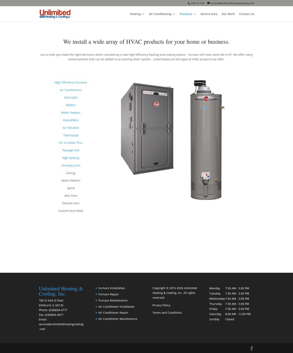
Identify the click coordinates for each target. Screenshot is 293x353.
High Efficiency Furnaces (71, 82)
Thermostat (71, 135)
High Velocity (70, 158)
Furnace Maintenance (113, 300)
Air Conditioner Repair (113, 312)
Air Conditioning (160, 14)
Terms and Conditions (167, 312)
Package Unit (70, 150)
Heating (135, 14)
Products (186, 14)
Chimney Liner (71, 165)
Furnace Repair (108, 294)
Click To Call (197, 3)
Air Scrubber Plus (71, 143)
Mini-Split (70, 97)
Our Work (228, 14)
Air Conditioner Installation (116, 306)
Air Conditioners (71, 90)
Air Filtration (71, 128)
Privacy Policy (161, 305)
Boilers (70, 105)
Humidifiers (71, 120)
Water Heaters (70, 112)
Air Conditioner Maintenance (117, 319)
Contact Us (246, 14)
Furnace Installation (111, 288)
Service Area (209, 14)
